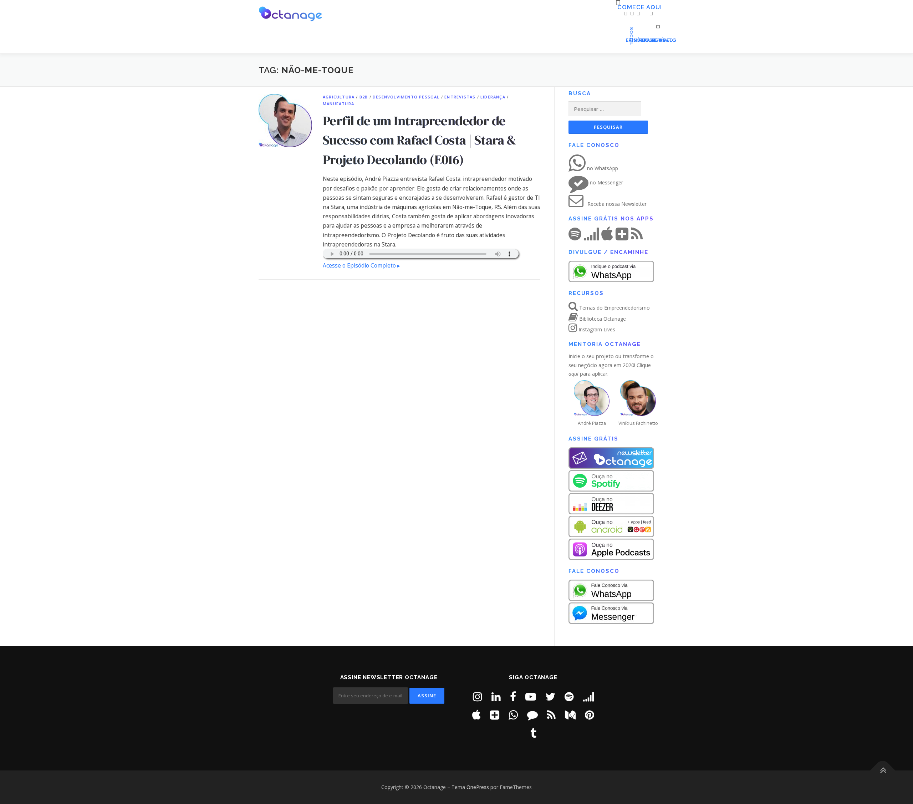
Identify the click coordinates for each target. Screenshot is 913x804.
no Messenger (605, 182)
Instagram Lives (596, 329)
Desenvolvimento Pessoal (406, 97)
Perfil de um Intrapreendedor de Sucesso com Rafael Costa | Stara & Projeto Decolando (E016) (419, 140)
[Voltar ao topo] (883, 770)
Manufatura (338, 103)
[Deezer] (588, 696)
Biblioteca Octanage (602, 318)
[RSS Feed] (551, 714)
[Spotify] (569, 696)
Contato (653, 40)
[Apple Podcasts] (476, 714)
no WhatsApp (602, 168)
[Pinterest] (589, 714)
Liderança (492, 97)
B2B (363, 97)
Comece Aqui (619, 7)
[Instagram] (477, 696)
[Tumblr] (533, 733)
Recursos (640, 40)
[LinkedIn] (496, 696)
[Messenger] (532, 714)
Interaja (634, 40)
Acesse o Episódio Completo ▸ (361, 265)
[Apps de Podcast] (494, 714)
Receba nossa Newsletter (616, 203)
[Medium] (570, 714)
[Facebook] (513, 696)
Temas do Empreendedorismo (614, 307)
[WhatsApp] (513, 714)
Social (647, 40)
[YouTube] (530, 696)
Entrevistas (459, 97)
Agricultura (339, 97)
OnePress (477, 787)
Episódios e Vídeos (627, 40)
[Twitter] (550, 696)
